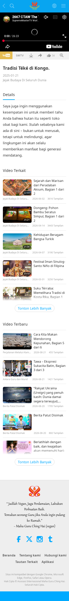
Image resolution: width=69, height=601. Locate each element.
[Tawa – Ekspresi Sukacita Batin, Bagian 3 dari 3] (17, 368)
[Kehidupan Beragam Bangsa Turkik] (17, 241)
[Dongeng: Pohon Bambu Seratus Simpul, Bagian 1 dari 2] (17, 214)
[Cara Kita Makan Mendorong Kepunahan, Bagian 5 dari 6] (17, 341)
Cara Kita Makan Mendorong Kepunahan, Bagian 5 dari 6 (49, 340)
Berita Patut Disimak (48, 415)
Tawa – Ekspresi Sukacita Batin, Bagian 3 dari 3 (50, 365)
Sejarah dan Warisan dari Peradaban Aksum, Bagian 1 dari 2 (49, 187)
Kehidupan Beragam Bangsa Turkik (48, 237)
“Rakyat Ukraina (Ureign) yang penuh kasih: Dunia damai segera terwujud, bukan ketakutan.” (48, 394)
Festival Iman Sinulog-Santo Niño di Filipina (49, 263)
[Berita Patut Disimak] (17, 422)
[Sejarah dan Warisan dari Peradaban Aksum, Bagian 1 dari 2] (17, 187)
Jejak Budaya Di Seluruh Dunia (24, 80)
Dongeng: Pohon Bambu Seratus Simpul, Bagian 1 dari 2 (49, 214)
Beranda (9, 555)
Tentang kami (30, 555)
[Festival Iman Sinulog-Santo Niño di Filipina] (17, 268)
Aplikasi (48, 562)
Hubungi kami (55, 555)
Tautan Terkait (26, 562)
